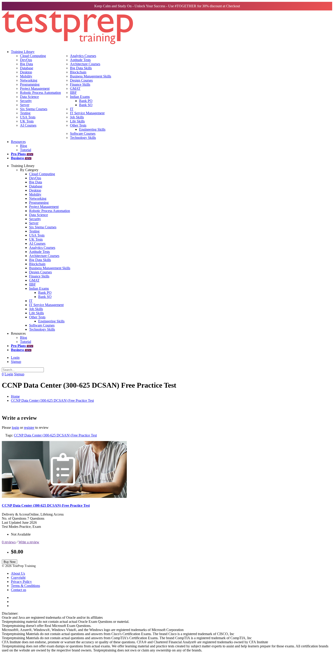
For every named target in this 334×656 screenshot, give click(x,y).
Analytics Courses (83, 56)
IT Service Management (87, 113)
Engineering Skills (92, 129)
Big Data (26, 64)
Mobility (26, 76)
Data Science (29, 97)
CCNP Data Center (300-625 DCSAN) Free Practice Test (52, 400)
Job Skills (77, 117)
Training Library (23, 52)
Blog (23, 146)
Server (24, 105)
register (29, 427)
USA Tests (27, 117)
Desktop (26, 72)
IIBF (73, 93)
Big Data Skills (81, 68)
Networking (28, 80)
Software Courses (82, 133)
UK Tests (27, 121)
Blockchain (78, 72)
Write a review (28, 542)
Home (15, 396)
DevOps (26, 60)
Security (26, 101)
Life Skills (77, 121)
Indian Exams (80, 97)
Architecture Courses (85, 64)
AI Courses (28, 125)
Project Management (35, 88)
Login (15, 357)
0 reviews (9, 542)
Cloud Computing (33, 56)
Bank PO (85, 101)
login (15, 427)
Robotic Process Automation (40, 93)
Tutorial (25, 150)
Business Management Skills (90, 76)
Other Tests (78, 125)
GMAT (75, 88)
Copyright (18, 577)
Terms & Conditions (25, 586)
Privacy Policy (21, 582)
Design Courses (81, 80)
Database (26, 68)
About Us (18, 573)
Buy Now (9, 562)
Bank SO (85, 105)
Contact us (18, 590)
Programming (30, 84)
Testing (25, 113)
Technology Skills (83, 138)
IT (71, 109)
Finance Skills (80, 84)
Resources (18, 142)
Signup (16, 362)
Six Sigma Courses (33, 109)
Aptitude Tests (80, 60)
